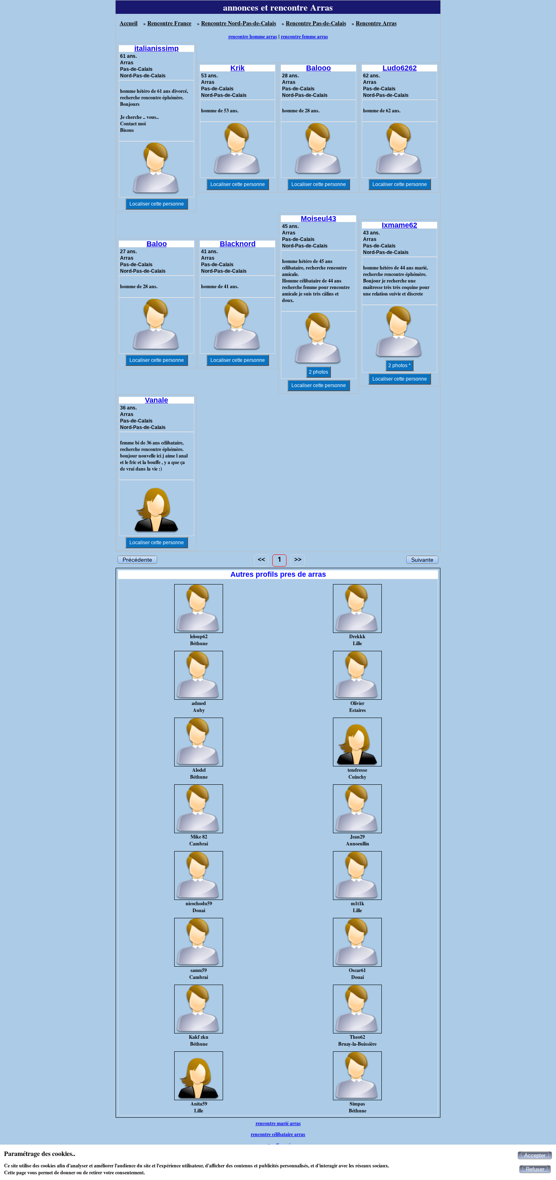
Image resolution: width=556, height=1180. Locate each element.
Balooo (318, 68)
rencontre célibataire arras (278, 1134)
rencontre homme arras (252, 36)
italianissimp (156, 48)
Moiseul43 (318, 219)
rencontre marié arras (278, 1123)
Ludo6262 (400, 68)
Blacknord (238, 244)
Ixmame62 (399, 225)
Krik (237, 68)
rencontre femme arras (304, 36)
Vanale (156, 400)
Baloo (157, 244)
